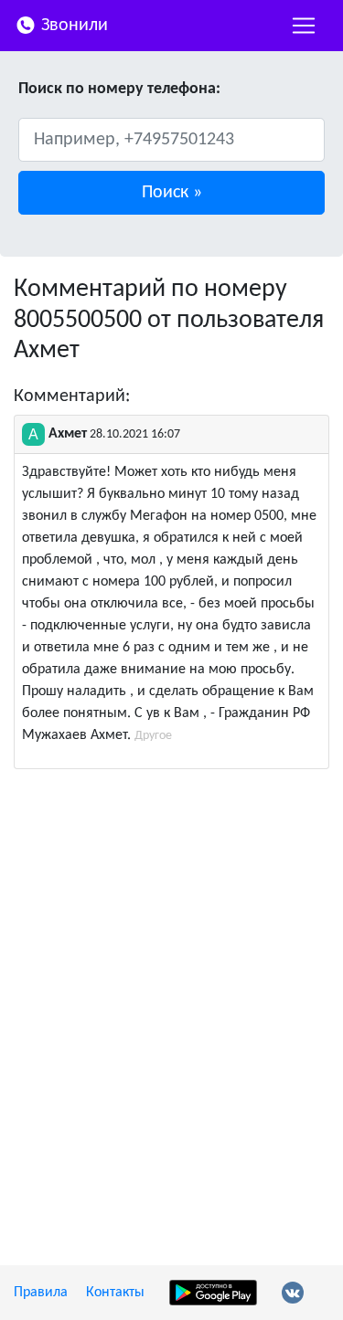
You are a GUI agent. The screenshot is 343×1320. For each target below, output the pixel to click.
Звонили (72, 25)
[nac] (303, 25)
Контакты (115, 1292)
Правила (41, 1292)
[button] (171, 193)
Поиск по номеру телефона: (119, 89)
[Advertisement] (171, 962)
